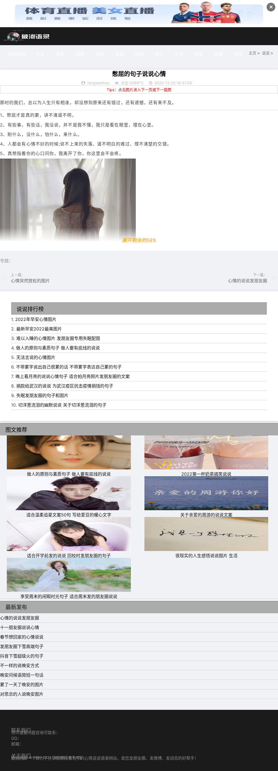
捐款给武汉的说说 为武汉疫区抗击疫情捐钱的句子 (64, 386)
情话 (159, 54)
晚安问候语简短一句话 (21, 675)
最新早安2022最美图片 (39, 329)
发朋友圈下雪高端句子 (21, 646)
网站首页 (17, 54)
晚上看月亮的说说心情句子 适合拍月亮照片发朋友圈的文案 (72, 376)
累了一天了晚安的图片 (21, 684)
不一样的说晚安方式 (19, 665)
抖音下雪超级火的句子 (21, 656)
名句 (179, 54)
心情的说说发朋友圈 (247, 280)
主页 (252, 53)
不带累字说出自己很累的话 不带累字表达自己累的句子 (69, 367)
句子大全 (75, 757)
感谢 (218, 54)
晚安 (60, 54)
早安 (40, 54)
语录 (119, 54)
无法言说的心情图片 (35, 357)
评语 (198, 54)
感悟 (79, 54)
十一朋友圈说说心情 (19, 627)
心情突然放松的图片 (30, 280)
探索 (238, 54)
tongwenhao (98, 82)
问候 (139, 54)
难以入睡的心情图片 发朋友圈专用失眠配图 (58, 338)
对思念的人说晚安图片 (21, 694)
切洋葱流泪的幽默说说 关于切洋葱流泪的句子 (62, 405)
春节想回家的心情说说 (21, 637)
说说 (99, 54)
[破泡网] (27, 36)
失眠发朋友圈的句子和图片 (42, 395)
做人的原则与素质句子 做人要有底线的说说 (58, 348)
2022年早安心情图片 (35, 319)
